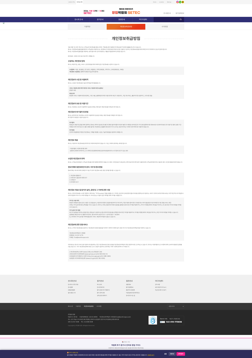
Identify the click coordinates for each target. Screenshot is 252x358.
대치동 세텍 (79, 2)
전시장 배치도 (100, 287)
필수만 (172, 354)
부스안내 (99, 284)
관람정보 (128, 284)
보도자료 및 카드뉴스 (160, 287)
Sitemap (169, 2)
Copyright (71, 325)
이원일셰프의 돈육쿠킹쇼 (133, 293)
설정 (165, 354)
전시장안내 (167, 13)
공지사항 (157, 284)
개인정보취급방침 (126, 27)
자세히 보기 (151, 355)
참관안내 (121, 20)
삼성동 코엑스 (72, 2)
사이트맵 (165, 27)
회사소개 (70, 306)
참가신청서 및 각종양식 (103, 290)
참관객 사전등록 (130, 290)
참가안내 (100, 20)
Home (154, 2)
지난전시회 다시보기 (160, 290)
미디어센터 (143, 20)
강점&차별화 (71, 290)
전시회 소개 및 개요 (73, 284)
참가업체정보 (180, 13)
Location (161, 2)
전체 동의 (180, 354)
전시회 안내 (79, 20)
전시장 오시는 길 (130, 295)
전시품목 (70, 287)
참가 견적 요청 (101, 293)
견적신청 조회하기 (102, 295)
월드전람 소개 (71, 293)
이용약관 (87, 27)
